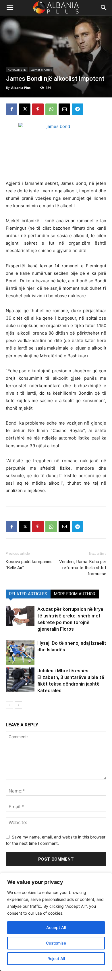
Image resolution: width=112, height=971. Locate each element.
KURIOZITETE (17, 70)
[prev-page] (9, 705)
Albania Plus (20, 87)
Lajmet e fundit (41, 70)
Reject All (56, 958)
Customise (56, 943)
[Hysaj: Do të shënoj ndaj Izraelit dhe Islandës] (20, 652)
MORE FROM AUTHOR (74, 593)
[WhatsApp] (51, 109)
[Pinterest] (38, 109)
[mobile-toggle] (10, 8)
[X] (24, 109)
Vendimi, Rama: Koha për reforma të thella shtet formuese (82, 567)
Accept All (56, 927)
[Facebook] (11, 109)
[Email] (64, 109)
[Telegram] (77, 109)
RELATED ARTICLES (28, 593)
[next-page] (18, 705)
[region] (56, 922)
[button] (104, 8)
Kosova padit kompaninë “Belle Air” (29, 564)
